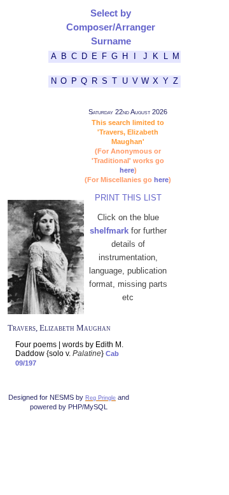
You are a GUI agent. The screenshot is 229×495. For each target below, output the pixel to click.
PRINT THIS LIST (128, 198)
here (127, 170)
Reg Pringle (100, 397)
